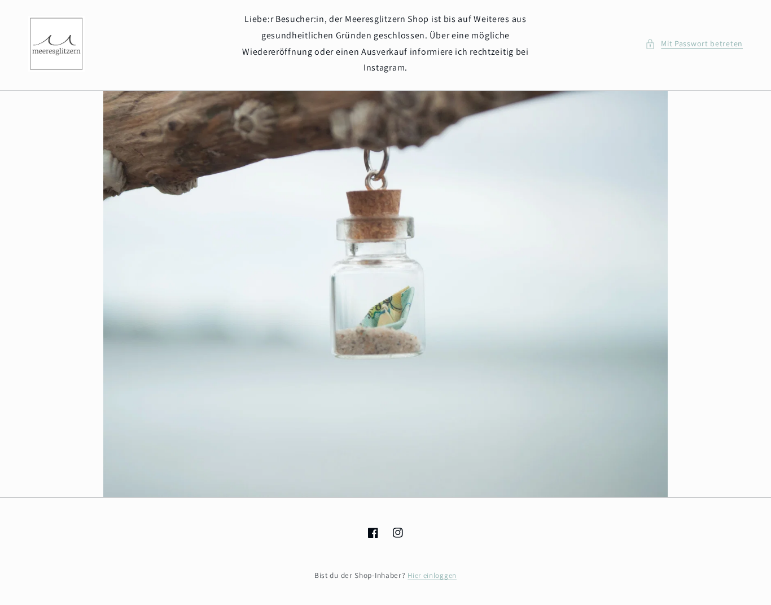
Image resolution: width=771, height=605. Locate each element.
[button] (694, 44)
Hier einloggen (432, 575)
